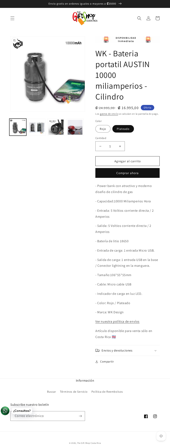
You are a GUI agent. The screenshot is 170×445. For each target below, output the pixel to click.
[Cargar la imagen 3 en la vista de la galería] (55, 127)
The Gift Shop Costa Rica (89, 443)
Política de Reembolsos (107, 391)
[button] (12, 18)
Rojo (103, 129)
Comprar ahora (127, 173)
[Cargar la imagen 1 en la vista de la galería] (17, 127)
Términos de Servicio (73, 391)
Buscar (51, 391)
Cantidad (100, 138)
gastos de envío (109, 113)
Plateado (123, 129)
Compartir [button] (107, 361)
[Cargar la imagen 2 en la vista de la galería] (36, 127)
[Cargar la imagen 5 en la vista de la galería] (75, 127)
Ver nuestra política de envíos (117, 321)
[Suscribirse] (80, 416)
